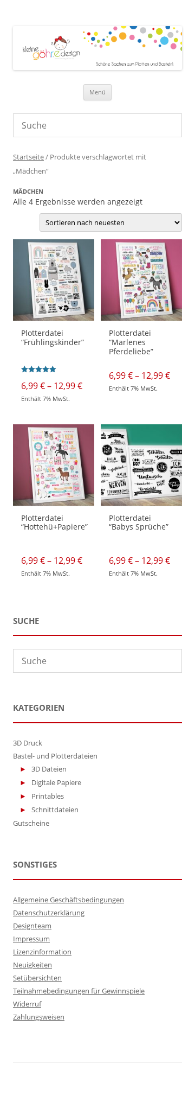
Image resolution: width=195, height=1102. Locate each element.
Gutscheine (31, 823)
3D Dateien (49, 769)
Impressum (31, 939)
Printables (47, 796)
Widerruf (27, 1004)
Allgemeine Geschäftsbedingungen (68, 899)
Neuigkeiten (32, 965)
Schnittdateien (55, 809)
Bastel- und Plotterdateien (55, 756)
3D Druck (27, 743)
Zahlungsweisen (38, 1017)
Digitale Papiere (56, 782)
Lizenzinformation (42, 952)
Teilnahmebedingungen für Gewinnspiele (79, 991)
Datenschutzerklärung (48, 913)
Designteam (32, 926)
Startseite (28, 157)
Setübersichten (37, 978)
